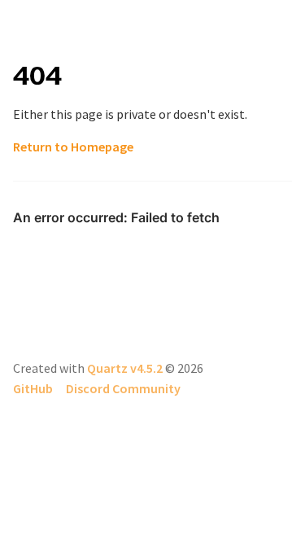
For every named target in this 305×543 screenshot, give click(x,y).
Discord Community (123, 388)
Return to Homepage (73, 146)
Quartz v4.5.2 (125, 368)
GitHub (33, 388)
